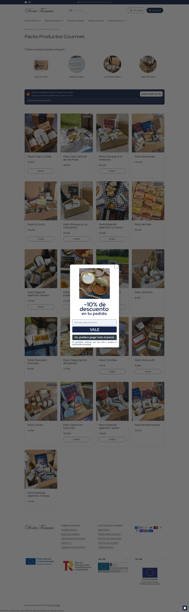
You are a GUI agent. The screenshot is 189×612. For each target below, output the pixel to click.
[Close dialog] (116, 266)
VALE (94, 329)
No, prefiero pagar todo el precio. (94, 337)
